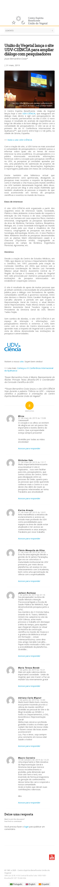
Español (45, 884)
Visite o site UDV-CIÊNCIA (19, 139)
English (31, 884)
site (22, 361)
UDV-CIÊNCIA (28, 113)
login (26, 826)
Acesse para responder (29, 448)
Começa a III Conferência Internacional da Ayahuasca (28, 369)
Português (17, 884)
